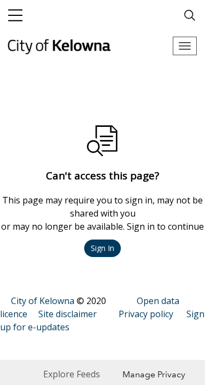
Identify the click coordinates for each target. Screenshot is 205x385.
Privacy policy (146, 314)
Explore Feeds (71, 374)
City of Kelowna (42, 301)
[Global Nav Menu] (15, 15)
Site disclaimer (67, 314)
